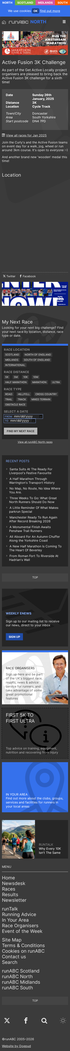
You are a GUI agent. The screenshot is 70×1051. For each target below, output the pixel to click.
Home (8, 878)
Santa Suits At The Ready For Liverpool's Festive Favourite (30, 471)
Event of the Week (22, 931)
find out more (50, 11)
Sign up (14, 636)
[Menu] (64, 22)
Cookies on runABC (23, 951)
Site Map (12, 940)
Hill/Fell (24, 394)
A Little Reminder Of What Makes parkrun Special (33, 509)
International (15, 365)
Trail (8, 399)
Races (8, 889)
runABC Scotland (20, 971)
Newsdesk (13, 883)
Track (22, 399)
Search (9, 962)
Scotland (25, 2)
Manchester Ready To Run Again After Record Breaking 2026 (33, 519)
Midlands (45, 2)
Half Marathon (16, 382)
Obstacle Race (15, 404)
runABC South (17, 987)
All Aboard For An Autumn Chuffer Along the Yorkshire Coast (34, 538)
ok (35, 11)
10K (25, 377)
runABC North (17, 976)
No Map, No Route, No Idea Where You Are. (34, 490)
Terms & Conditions (23, 945)
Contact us (14, 956)
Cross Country (46, 394)
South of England (37, 359)
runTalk (10, 909)
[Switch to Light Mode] (63, 1021)
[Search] (44, 1021)
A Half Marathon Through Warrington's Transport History (32, 481)
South (63, 2)
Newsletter (14, 900)
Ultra (56, 382)
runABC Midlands (21, 982)
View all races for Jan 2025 (26, 135)
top (35, 577)
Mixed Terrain (41, 399)
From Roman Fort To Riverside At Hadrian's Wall (33, 558)
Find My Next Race (20, 431)
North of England (38, 354)
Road (8, 394)
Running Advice (19, 914)
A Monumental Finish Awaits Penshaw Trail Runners (30, 529)
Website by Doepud (16, 1046)
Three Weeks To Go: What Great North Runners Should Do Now (33, 500)
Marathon (39, 382)
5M (16, 377)
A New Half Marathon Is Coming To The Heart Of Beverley (35, 548)
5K (6, 377)
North (7, 2)
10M (35, 377)
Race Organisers (20, 925)
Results (10, 894)
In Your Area (15, 920)
